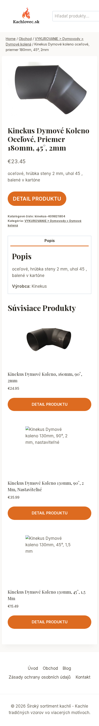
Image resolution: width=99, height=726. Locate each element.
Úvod (33, 668)
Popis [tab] (49, 240)
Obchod (50, 668)
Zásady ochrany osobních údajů (40, 677)
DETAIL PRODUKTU (37, 199)
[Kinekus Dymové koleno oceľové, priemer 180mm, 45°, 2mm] (49, 90)
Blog (67, 668)
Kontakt (83, 677)
